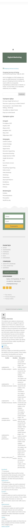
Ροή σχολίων (6, 198)
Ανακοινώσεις (6, 177)
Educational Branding (8, 153)
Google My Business (8, 158)
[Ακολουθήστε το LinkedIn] (10, 287)
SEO (4, 160)
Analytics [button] (4, 491)
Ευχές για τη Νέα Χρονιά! (9, 112)
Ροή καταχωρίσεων (7, 195)
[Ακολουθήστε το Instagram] (7, 287)
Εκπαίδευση (6, 182)
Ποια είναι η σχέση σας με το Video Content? (14, 103)
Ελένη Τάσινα (6, 184)
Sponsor (5, 165)
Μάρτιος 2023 (6, 128)
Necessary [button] (4, 345)
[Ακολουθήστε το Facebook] (4, 287)
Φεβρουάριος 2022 (7, 135)
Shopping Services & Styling (11, 72)
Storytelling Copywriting (9, 167)
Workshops (6, 175)
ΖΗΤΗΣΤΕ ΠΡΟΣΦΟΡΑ (10, 272)
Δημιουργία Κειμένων (8, 179)
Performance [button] (5, 480)
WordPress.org (6, 200)
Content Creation (7, 141)
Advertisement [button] (5, 504)
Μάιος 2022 (6, 133)
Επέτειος (5, 186)
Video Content (6, 170)
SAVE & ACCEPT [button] (5, 526)
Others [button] (3, 517)
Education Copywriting (9, 151)
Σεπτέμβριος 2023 (7, 123)
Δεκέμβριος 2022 (7, 130)
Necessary (6, 347)
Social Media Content (8, 163)
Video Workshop (7, 172)
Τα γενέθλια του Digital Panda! (10, 110)
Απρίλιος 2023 (6, 125)
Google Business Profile (9, 156)
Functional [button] (4, 469)
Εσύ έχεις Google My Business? (11, 101)
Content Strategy (7, 144)
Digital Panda (6, 148)
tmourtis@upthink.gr (10, 74)
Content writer (6, 146)
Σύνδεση (5, 193)
